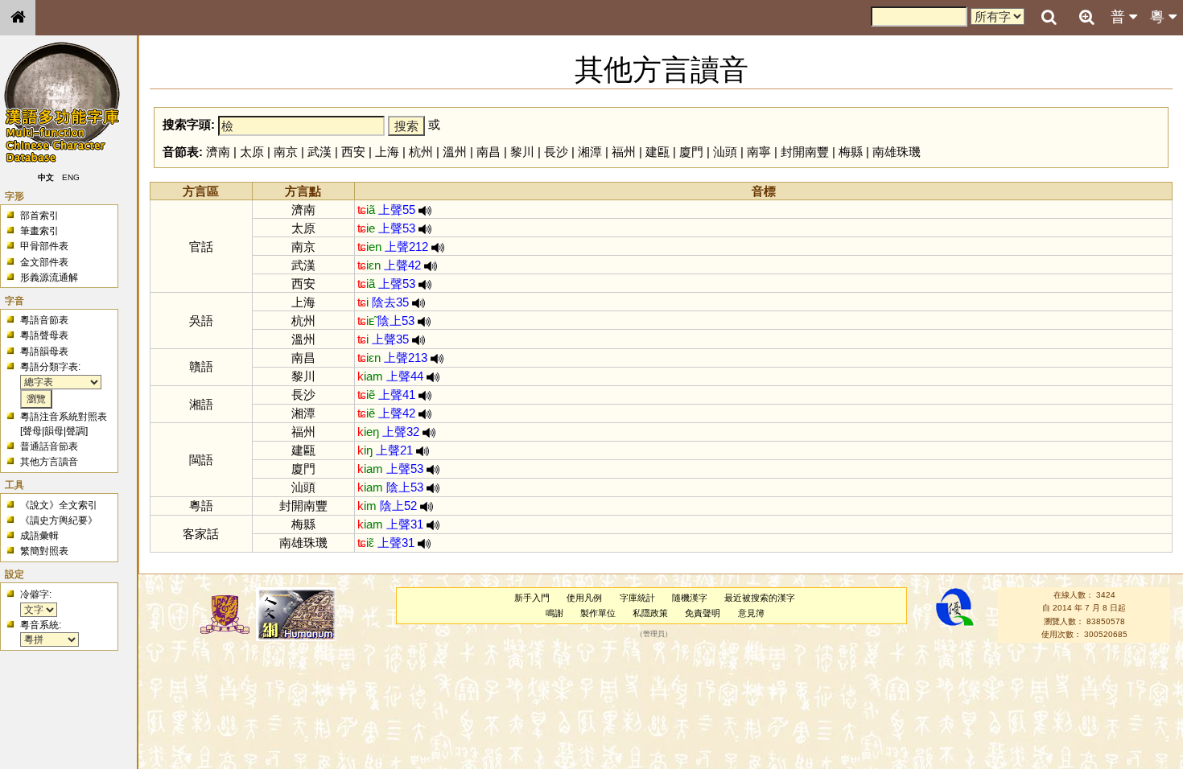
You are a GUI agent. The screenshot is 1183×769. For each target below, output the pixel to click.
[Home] (17, 17)
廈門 (691, 151)
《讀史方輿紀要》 (58, 520)
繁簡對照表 (44, 551)
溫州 (455, 151)
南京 (286, 151)
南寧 (759, 151)
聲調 (75, 431)
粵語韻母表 (44, 351)
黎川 (522, 151)
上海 (387, 151)
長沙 (556, 151)
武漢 (319, 151)
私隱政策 (650, 613)
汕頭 (725, 151)
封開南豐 (805, 151)
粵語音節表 (44, 320)
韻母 (54, 431)
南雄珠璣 (896, 151)
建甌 (657, 151)
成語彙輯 (39, 535)
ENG (71, 177)
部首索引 (39, 215)
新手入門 (532, 597)
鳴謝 (554, 613)
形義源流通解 (49, 277)
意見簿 (751, 613)
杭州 (421, 151)
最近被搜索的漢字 (759, 597)
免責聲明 (702, 613)
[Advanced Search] (1086, 17)
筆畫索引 (39, 230)
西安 (353, 151)
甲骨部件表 (44, 246)
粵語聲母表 (44, 335)
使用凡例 (584, 597)
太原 (252, 151)
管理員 (654, 635)
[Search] (1048, 17)
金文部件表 (44, 262)
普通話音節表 (49, 446)
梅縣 (851, 151)
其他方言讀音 (49, 461)
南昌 (488, 151)
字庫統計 (637, 597)
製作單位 (598, 613)
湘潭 (590, 151)
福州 (624, 151)
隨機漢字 (689, 597)
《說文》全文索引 (58, 505)
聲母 (32, 431)
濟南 (218, 151)
